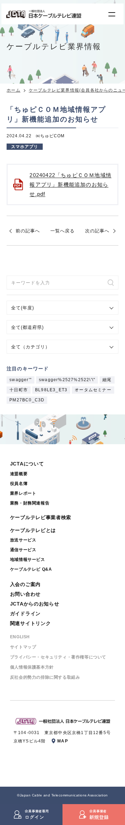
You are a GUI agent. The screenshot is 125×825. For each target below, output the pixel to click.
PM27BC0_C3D (26, 400)
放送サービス (23, 540)
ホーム (13, 90)
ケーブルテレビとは (33, 530)
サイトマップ (23, 647)
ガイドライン (25, 613)
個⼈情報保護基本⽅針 (32, 667)
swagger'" (20, 379)
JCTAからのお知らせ (34, 604)
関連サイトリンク (30, 623)
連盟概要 (18, 473)
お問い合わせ (25, 594)
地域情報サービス (27, 559)
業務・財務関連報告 (29, 503)
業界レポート (23, 493)
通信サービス (23, 549)
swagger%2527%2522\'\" (67, 379)
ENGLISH (20, 636)
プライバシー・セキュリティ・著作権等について (58, 657)
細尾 (106, 379)
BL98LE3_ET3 (51, 389)
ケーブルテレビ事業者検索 (40, 517)
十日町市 (18, 389)
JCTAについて (27, 464)
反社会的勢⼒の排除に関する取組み (45, 677)
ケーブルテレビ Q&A (31, 569)
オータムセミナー (93, 389)
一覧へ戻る (62, 230)
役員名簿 (18, 483)
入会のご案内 (25, 584)
